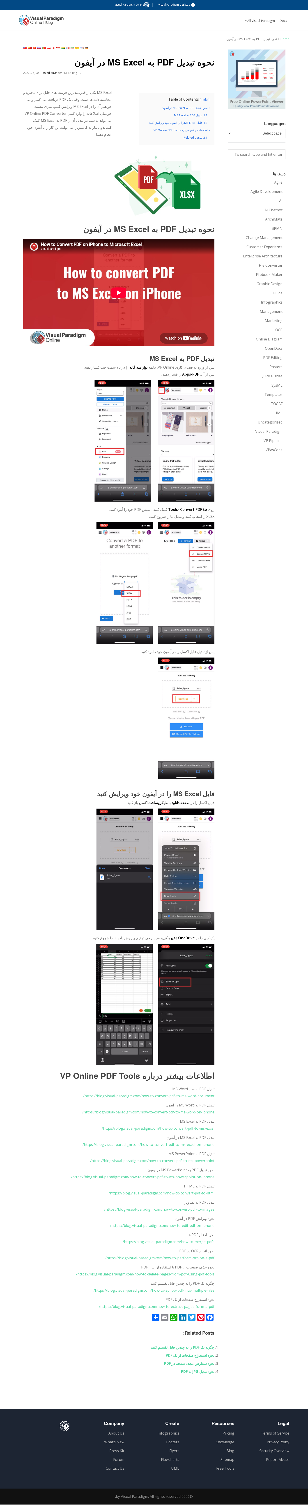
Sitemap (227, 1459)
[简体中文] (30, 48)
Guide (278, 293)
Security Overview (274, 1450)
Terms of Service (275, 1433)
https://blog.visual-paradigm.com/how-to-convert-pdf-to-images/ (159, 1209)
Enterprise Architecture (263, 256)
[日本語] (53, 48)
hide (205, 99)
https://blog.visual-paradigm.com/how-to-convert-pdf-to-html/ (161, 1193)
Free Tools (225, 1468)
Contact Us (115, 1468)
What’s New (114, 1441)
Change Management (264, 237)
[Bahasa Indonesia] (58, 48)
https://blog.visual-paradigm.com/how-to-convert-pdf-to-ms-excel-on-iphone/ (148, 1144)
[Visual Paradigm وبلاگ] (41, 22)
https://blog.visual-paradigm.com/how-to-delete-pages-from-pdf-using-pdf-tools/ (145, 1274)
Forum (118, 1459)
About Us (116, 1433)
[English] (82, 48)
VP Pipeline (273, 440)
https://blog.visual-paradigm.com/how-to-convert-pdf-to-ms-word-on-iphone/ (148, 1112)
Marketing (274, 320)
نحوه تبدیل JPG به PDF (197, 1371)
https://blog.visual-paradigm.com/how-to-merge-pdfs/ (168, 1241)
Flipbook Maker (269, 274)
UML (278, 412)
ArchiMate (274, 219)
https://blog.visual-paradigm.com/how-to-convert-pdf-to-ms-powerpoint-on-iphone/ (142, 1176)
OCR (279, 329)
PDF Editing (70, 73)
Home (284, 39)
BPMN (277, 228)
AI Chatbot (273, 209)
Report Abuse (277, 1459)
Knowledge (225, 1441)
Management (271, 311)
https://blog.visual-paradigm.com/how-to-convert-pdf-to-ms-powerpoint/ (152, 1160)
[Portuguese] (44, 48)
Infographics (272, 302)
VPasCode (274, 449)
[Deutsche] (86, 48)
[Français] (67, 48)
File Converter (271, 265)
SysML (277, 385)
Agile (278, 182)
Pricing (228, 1433)
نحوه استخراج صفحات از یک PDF (190, 1355)
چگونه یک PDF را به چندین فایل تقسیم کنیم (182, 1347)
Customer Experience (264, 246)
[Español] (77, 48)
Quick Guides (272, 376)
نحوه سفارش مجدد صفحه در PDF (189, 1363)
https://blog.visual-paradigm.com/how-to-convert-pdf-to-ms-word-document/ (148, 1095)
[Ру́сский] (39, 48)
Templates (273, 394)
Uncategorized (270, 422)
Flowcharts (170, 1459)
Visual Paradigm (269, 431)
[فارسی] (72, 48)
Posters (276, 366)
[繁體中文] (25, 48)
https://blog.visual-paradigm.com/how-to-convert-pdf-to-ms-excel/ (158, 1128)
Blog (230, 1450)
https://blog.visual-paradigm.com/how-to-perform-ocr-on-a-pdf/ (159, 1257)
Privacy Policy (278, 1441)
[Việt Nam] (34, 48)
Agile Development (267, 191)
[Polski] (49, 48)
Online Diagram (269, 339)
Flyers (174, 1450)
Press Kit (116, 1450)
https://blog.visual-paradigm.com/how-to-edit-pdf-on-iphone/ (162, 1225)
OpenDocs (274, 348)
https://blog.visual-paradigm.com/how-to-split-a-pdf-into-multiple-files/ (154, 1290)
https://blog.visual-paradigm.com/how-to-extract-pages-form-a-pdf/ (156, 1306)
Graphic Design (270, 283)
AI (281, 200)
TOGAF (277, 403)
